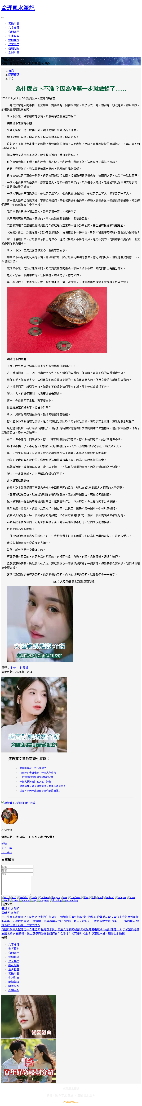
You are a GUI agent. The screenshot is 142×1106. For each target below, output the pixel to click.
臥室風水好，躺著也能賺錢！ (109, 933)
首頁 (11, 70)
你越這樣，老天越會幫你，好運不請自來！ (43, 786)
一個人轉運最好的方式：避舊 (35, 781)
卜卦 (13, 667)
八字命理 (13, 944)
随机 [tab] (16, 908)
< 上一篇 (6, 848)
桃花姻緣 (13, 965)
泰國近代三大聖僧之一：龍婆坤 (20, 929)
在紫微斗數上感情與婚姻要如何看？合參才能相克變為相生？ (53, 933)
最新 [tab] (4, 908)
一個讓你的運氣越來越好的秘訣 (37, 777)
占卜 (19, 667)
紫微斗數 (13, 973)
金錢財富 (13, 977)
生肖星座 (13, 969)
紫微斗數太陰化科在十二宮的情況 (114, 921)
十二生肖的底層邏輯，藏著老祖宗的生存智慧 (29, 917)
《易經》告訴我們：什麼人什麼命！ (39, 772)
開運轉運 (13, 74)
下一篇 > (6, 852)
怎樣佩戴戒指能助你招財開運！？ (101, 929)
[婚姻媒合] (28, 1037)
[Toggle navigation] (2, 17)
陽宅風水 (13, 986)
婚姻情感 (13, 957)
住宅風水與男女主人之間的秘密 (60, 929)
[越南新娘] (34, 751)
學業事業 (13, 961)
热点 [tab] (10, 908)
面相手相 (13, 990)
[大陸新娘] (40, 661)
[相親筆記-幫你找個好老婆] (18, 803)
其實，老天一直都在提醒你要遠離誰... (40, 790)
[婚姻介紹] (28, 1081)
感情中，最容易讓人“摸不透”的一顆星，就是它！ (63, 921)
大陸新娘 (65, 581)
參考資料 (13, 948)
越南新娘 (89, 581)
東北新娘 (77, 581)
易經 (25, 667)
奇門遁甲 (13, 952)
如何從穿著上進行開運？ (33, 768)
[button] (4, 843)
